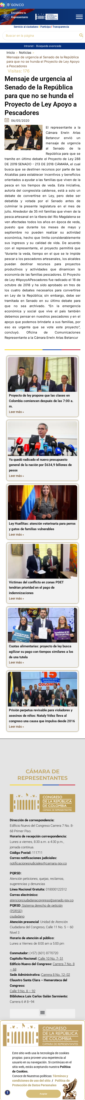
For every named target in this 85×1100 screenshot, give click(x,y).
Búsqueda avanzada (48, 46)
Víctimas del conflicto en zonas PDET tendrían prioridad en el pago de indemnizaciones (36, 587)
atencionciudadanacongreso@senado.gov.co (41, 900)
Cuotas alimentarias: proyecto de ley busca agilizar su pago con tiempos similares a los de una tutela (41, 651)
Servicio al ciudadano (26, 26)
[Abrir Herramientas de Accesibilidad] (7, 1092)
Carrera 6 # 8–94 (22, 1002)
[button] (81, 35)
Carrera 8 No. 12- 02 (55, 975)
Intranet (29, 46)
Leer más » (16, 412)
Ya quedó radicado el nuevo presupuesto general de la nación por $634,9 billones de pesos (40, 465)
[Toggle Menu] (79, 17)
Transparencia (61, 26)
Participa (45, 26)
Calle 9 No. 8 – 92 (22, 991)
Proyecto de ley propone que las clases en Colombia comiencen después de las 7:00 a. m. (41, 401)
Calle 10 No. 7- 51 (50, 959)
